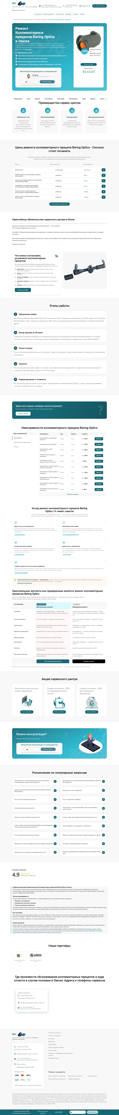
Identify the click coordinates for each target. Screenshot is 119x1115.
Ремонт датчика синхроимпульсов (56, 930)
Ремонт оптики (70, 930)
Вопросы (92, 99)
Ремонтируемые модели (56, 1047)
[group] (19, 957)
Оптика (16, 447)
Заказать (99, 438)
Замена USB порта (26, 932)
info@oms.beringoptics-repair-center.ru (32, 1003)
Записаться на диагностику (24, 583)
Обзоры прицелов (73, 1079)
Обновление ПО (93, 930)
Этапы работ (60, 99)
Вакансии (68, 14)
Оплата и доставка (54, 1035)
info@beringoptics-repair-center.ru (27, 1054)
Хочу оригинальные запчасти (53, 661)
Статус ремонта (86, 6)
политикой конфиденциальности (50, 85)
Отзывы (82, 14)
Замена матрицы (92, 929)
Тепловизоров (92, 1076)
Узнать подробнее (26, 712)
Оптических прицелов (75, 1076)
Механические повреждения (22, 442)
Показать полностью (18, 244)
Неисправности (73, 99)
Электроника (18, 438)
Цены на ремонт (88, 64)
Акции (84, 99)
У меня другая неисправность (59, 204)
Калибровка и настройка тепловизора (35, 930)
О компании (37, 14)
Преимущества (18, 99)
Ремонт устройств (49, 14)
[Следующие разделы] (106, 98)
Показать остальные (72, 494)
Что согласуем (49, 99)
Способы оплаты (53, 1058)
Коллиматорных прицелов (56, 1076)
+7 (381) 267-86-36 (71, 5)
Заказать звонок (100, 6)
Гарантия (37, 99)
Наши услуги (52, 1050)
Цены (28, 99)
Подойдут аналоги (88, 661)
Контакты (75, 14)
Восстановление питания (81, 930)
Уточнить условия (23, 290)
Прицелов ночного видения (57, 1079)
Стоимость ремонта (54, 1033)
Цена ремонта (60, 14)
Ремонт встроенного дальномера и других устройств (46, 932)
